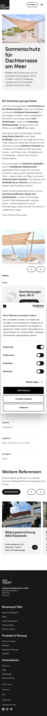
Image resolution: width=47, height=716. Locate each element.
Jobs (4, 670)
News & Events (8, 678)
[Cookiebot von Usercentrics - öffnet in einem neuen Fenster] (33, 306)
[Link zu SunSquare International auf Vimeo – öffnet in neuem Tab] (11, 709)
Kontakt (32, 5)
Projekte (5, 645)
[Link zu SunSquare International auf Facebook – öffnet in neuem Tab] (3, 709)
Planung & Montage (10, 650)
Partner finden (8, 625)
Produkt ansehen (29, 302)
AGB (3, 695)
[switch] (40, 355)
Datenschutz (6, 700)
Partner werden (8, 629)
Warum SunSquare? (10, 612)
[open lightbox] (23, 250)
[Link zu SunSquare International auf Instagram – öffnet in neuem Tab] (7, 709)
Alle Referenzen (11, 492)
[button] (42, 4)
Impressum (6, 689)
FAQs (4, 617)
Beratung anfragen (9, 621)
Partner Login (6, 684)
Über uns (6, 666)
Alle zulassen (23, 390)
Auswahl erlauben (23, 399)
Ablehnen (23, 407)
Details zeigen (32, 382)
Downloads (6, 674)
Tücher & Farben (9, 641)
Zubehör (5, 653)
